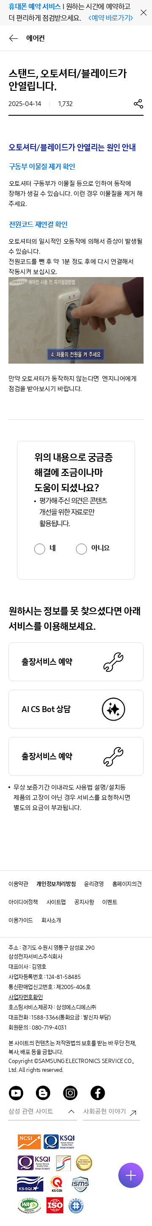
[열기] (131, 1175)
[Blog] (43, 1094)
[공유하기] (138, 103)
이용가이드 (20, 920)
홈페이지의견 (127, 884)
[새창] (29, 1141)
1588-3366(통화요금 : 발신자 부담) (70, 1017)
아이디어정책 (23, 902)
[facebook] (98, 1094)
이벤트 (109, 902)
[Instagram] (70, 1094)
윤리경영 (93, 884)
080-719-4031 (49, 1027)
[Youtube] (16, 1094)
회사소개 (51, 920)
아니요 (100, 548)
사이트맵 (56, 902)
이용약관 (18, 884)
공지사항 (84, 902)
